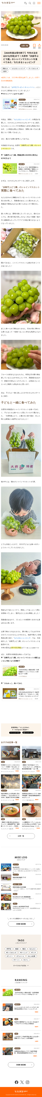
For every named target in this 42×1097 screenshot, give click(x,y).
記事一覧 (21, 836)
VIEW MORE (21, 924)
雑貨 (17, 949)
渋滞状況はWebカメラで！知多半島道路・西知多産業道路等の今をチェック (31, 795)
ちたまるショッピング (22, 119)
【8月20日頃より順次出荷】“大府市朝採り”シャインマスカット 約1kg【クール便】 (29, 671)
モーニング (4, 771)
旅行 (28, 800)
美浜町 (17, 799)
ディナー (28, 771)
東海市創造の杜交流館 (19, 887)
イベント (10, 800)
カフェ (12, 771)
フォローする (28, 732)
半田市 (17, 828)
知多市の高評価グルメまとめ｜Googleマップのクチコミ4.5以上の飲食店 (26, 1022)
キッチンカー (4, 800)
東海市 (36, 799)
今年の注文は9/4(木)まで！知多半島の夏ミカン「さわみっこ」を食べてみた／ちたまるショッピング (29, 694)
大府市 (36, 1041)
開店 (10, 829)
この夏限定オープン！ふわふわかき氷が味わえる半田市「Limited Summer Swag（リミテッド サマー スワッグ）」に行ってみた (31, 826)
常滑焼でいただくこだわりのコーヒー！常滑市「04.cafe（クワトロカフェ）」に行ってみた (10, 767)
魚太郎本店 (16, 867)
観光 (14, 800)
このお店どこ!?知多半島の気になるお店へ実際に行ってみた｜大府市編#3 (26, 1037)
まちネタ (34, 800)
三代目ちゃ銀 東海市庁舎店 (21, 906)
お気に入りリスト (34, 3)
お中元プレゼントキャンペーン (23, 87)
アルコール (33, 771)
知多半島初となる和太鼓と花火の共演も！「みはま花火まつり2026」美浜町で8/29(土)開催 (10, 795)
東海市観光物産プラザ (19, 877)
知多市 (36, 1026)
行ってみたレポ (11, 952)
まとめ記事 (32, 956)
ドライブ (24, 800)
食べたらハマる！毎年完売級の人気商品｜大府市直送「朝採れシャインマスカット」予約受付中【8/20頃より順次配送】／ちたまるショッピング (29, 171)
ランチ (8, 771)
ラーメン (17, 960)
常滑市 (17, 771)
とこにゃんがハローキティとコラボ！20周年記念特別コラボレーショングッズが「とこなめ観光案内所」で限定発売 (26, 1008)
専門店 (13, 829)
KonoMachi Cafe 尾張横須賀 (21, 897)
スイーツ (31, 829)
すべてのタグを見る (20, 965)
